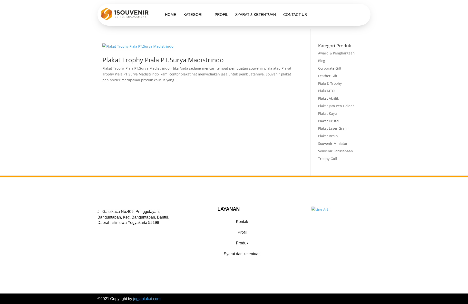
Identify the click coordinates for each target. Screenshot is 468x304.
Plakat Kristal (328, 121)
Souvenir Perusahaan (335, 151)
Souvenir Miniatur (333, 143)
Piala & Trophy (330, 83)
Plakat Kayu (327, 113)
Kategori (193, 14)
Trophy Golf (327, 158)
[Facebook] (100, 230)
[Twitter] (106, 230)
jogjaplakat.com (146, 299)
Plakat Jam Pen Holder (336, 106)
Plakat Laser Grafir (333, 128)
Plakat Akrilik (328, 98)
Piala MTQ (326, 90)
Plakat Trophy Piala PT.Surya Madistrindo (163, 59)
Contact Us (295, 14)
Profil (221, 14)
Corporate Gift (329, 68)
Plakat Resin (328, 136)
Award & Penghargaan (336, 53)
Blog (321, 60)
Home (170, 14)
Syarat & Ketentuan (255, 14)
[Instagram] (112, 230)
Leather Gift (327, 75)
